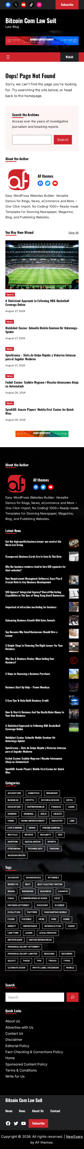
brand (11, 891)
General (29, 814)
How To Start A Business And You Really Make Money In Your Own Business (34, 713)
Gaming (12, 814)
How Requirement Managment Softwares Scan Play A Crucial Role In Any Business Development (33, 580)
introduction (52, 926)
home (66, 919)
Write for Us (15, 1076)
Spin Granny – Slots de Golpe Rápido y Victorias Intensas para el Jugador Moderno (40, 357)
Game (71, 807)
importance (30, 926)
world (70, 967)
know (71, 926)
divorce (60, 905)
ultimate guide (17, 967)
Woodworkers (17, 855)
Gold (43, 814)
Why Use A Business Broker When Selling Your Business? (29, 660)
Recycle (13, 834)
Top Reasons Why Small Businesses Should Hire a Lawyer (31, 633)
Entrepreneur (35, 807)
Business (13, 800)
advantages (33, 877)
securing (67, 953)
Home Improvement (33, 821)
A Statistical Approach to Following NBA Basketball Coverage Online (37, 302)
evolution (14, 912)
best (27, 884)
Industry (57, 821)
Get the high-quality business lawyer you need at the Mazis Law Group (33, 543)
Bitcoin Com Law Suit (30, 20)
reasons (49, 953)
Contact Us (14, 1033)
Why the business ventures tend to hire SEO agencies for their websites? (35, 568)
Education (14, 807)
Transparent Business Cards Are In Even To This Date (33, 556)
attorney (53, 877)
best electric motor (49, 884)
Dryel (69, 800)
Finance (56, 807)
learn (28, 933)
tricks (52, 960)
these (26, 960)
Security (45, 834)
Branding (52, 793)
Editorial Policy (17, 1046)
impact (12, 926)
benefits (13, 884)
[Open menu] (8, 57)
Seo (60, 834)
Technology (35, 848)
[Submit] (73, 997)
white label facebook (45, 967)
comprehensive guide (34, 898)
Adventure (14, 793)
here (41, 919)
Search (63, 139)
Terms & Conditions (21, 1070)
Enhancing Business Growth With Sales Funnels (30, 620)
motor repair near (40, 940)
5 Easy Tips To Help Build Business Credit (27, 700)
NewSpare (74, 1136)
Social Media (33, 841)
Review (29, 834)
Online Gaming (51, 827)
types (66, 960)
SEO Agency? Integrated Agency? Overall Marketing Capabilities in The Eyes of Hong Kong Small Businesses (35, 593)
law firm (13, 933)
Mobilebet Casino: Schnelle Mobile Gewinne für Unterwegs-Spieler (41, 330)
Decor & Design (50, 800)
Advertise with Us (19, 1027)
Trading (54, 848)
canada (63, 891)
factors (32, 912)
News (10, 321)
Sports (10, 294)
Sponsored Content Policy (26, 1064)
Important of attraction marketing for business (30, 607)
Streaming (14, 848)
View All (73, 232)
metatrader (15, 940)
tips (39, 960)
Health (58, 814)
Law (72, 821)
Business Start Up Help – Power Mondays (27, 687)
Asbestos (33, 793)
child (11, 898)
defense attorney (19, 905)
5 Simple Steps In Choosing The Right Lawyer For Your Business (34, 647)
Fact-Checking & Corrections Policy (34, 1052)
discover (42, 905)
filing (11, 919)
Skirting (13, 841)
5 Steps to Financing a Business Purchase (27, 674)
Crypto (29, 800)
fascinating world (55, 912)
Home (11, 821)
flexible (27, 919)
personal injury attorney (24, 947)
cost (57, 898)
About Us (12, 1021)
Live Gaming (15, 827)
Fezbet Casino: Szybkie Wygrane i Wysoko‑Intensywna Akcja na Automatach (41, 384)
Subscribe (38, 1123)
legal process (47, 933)
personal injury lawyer (22, 953)
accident (13, 877)
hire (53, 919)
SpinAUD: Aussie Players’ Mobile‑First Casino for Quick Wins (39, 411)
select (12, 960)
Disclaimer (13, 1039)
